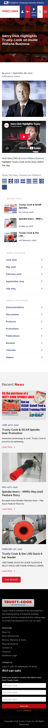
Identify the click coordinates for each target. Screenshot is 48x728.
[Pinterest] (35, 181)
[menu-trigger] (45, 12)
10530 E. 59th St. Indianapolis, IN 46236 (19, 666)
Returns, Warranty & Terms (14, 640)
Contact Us (7, 648)
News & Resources (10, 636)
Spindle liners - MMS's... (31, 219)
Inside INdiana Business (32, 158)
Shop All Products (10, 644)
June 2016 (11, 260)
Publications (7, 76)
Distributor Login (9, 655)
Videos (17, 76)
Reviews (10, 343)
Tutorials (11, 350)
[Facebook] (4, 181)
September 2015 (15, 281)
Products (11, 321)
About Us (6, 632)
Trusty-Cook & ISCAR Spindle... (30, 206)
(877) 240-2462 (11, 670)
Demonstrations (15, 307)
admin (8, 73)
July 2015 (11, 288)
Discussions (12, 314)
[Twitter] (10, 181)
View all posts (11, 580)
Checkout (6, 652)
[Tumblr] (29, 181)
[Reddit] (22, 181)
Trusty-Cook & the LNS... (29, 234)
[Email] (4, 187)
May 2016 (11, 267)
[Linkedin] (16, 181)
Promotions (12, 329)
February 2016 (13, 274)
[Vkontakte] (41, 181)
